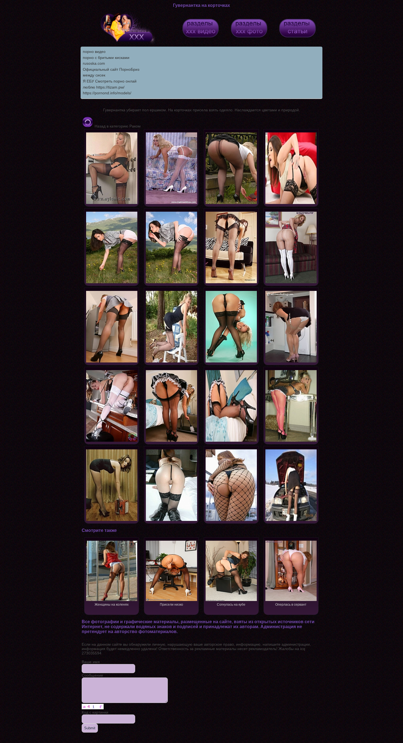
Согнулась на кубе (231, 604)
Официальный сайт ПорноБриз (111, 69)
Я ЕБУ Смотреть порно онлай (110, 81)
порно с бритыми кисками (106, 57)
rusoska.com (94, 63)
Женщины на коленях (112, 604)
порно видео (94, 51)
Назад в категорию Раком (117, 126)
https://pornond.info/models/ (107, 93)
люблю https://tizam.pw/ (103, 87)
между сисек (94, 75)
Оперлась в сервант (290, 604)
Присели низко (171, 604)
